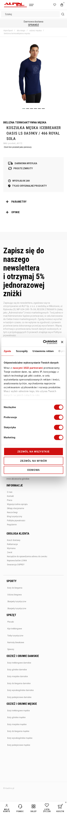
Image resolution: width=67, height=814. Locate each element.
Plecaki (10, 622)
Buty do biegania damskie (19, 683)
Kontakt (10, 496)
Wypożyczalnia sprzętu (17, 504)
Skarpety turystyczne (16, 601)
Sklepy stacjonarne (15, 508)
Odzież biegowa (14, 595)
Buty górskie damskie (17, 669)
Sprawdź (33, 25)
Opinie (15, 212)
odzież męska (35, 30)
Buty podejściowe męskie (18, 745)
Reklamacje (12, 544)
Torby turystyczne (15, 636)
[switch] (58, 417)
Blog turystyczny (14, 516)
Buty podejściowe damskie (19, 697)
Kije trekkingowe (14, 629)
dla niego (21, 30)
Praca (9, 500)
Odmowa (33, 470)
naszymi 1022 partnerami (28, 367)
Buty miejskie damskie (17, 676)
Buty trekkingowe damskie (19, 663)
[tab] (33, 202)
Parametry (19, 201)
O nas (9, 492)
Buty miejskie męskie (17, 724)
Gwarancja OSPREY (15, 564)
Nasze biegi (12, 512)
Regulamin (12, 524)
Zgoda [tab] (7, 351)
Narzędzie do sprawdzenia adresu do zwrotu (27, 556)
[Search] (63, 14)
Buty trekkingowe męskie (18, 710)
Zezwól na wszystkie (33, 451)
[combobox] (33, 14)
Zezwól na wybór (33, 460)
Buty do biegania (14, 588)
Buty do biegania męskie (18, 731)
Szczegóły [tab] (22, 351)
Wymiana (11, 548)
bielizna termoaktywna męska (17, 33)
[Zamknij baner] (62, 342)
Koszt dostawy (13, 540)
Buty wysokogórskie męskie (19, 738)
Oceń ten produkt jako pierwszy (18, 147)
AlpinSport (8, 30)
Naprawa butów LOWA (17, 560)
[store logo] (15, 4)
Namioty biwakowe (15, 642)
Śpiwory (10, 649)
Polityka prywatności (16, 520)
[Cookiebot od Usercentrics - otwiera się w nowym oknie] (43, 342)
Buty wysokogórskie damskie (20, 690)
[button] (24, 108)
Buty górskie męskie (16, 717)
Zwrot (9, 552)
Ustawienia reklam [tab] (43, 351)
